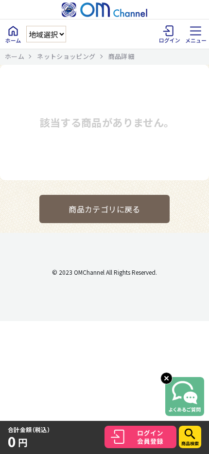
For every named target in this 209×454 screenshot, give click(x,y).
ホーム (14, 56)
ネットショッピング (66, 56)
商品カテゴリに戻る (104, 209)
